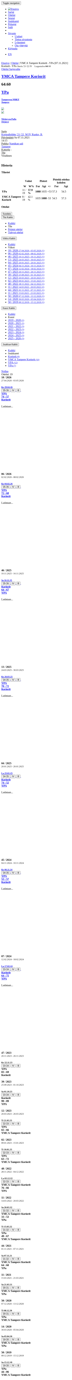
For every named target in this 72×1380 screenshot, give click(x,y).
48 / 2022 (26, 283)
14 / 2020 (26, 299)
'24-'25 (6, 680)
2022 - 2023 (16, 329)
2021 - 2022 (16, 326)
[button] (36, 393)
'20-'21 (6, 1287)
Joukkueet (13, 21)
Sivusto (12, 33)
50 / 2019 (26, 302)
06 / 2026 (26, 253)
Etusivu (5, 63)
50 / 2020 (26, 296)
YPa (12, 365)
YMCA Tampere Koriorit (23, 359)
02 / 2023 (26, 280)
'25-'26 (6, 390)
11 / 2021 (26, 293)
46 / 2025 (26, 256)
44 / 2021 (26, 289)
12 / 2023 (26, 277)
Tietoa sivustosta (23, 39)
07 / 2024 (26, 268)
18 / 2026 (26, 250)
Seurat (11, 18)
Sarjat (11, 12)
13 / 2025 (26, 259)
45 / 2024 (26, 265)
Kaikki (11, 223)
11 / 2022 (26, 286)
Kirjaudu (12, 48)
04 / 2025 (26, 262)
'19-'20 (6, 1339)
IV (13, 390)
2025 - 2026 (16, 338)
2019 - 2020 (16, 320)
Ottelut (11, 15)
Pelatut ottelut (15, 229)
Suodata (7, 214)
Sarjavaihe (14, 69)
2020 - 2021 (16, 323)
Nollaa (4, 371)
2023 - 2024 (16, 332)
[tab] (36, 393)
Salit (10, 27)
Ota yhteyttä (21, 45)
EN (10, 54)
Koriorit (14, 356)
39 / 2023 (26, 274)
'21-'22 (6, 1210)
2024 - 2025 (16, 335)
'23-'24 (6, 969)
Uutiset (18, 36)
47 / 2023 (26, 271)
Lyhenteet (20, 42)
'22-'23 (6, 1123)
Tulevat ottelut (15, 232)
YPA (13, 362)
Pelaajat (12, 24)
